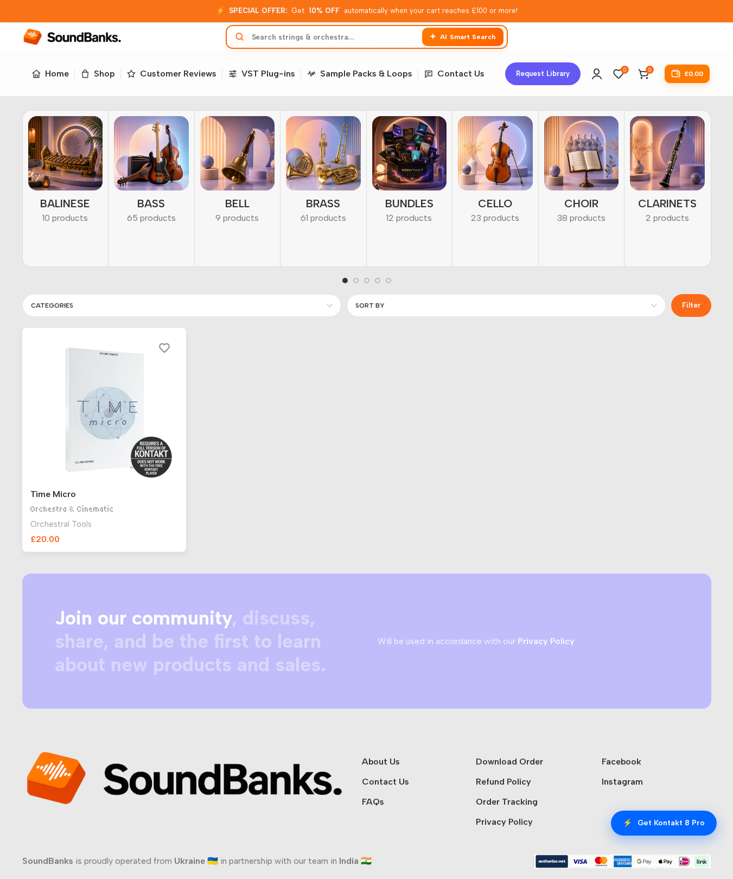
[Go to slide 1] (345, 280)
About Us (381, 761)
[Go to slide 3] (366, 280)
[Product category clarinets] (667, 173)
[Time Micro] (104, 410)
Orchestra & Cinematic (72, 509)
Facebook (621, 761)
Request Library (543, 73)
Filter (691, 305)
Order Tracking (507, 802)
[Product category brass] (323, 173)
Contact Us (385, 781)
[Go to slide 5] (388, 280)
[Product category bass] (151, 173)
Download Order (509, 761)
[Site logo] (72, 36)
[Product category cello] (495, 173)
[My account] (597, 74)
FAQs (373, 802)
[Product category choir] (581, 173)
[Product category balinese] (65, 173)
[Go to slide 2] (356, 280)
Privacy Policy (504, 822)
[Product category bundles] (409, 173)
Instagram (622, 781)
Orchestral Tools (61, 524)
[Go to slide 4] (377, 280)
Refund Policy (503, 781)
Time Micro (53, 494)
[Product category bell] (237, 173)
